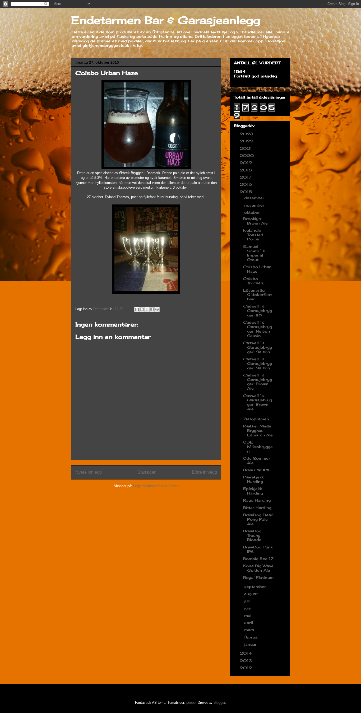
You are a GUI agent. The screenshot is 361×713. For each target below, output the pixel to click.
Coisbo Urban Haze (257, 268)
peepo (191, 703)
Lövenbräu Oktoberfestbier (257, 294)
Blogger (219, 703)
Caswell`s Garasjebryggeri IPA (257, 310)
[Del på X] (147, 309)
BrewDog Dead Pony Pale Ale (258, 519)
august (251, 593)
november (255, 205)
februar (252, 637)
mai (248, 615)
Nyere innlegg (88, 472)
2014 (246, 653)
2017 (246, 177)
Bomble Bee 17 (258, 558)
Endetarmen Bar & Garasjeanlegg (165, 20)
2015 (246, 191)
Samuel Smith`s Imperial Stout (254, 253)
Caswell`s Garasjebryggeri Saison (257, 347)
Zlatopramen (256, 419)
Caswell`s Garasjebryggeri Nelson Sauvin (257, 329)
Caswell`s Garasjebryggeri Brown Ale (257, 381)
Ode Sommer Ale (256, 460)
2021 (246, 148)
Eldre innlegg (204, 472)
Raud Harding (257, 500)
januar (251, 644)
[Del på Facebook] (152, 309)
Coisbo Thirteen (253, 280)
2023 (247, 134)
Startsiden (146, 472)
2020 (247, 155)
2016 (246, 184)
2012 (246, 667)
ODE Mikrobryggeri (258, 446)
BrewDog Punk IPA (258, 549)
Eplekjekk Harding (253, 490)
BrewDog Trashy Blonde (252, 535)
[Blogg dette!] (142, 309)
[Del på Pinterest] (157, 309)
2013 (246, 660)
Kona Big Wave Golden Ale (258, 567)
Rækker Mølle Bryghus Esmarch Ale (258, 430)
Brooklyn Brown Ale (255, 220)
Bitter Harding (257, 507)
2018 (246, 170)
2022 (247, 141)
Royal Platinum (258, 577)
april (249, 622)
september (255, 586)
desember (255, 197)
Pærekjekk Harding (253, 479)
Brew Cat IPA (256, 470)
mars (250, 629)
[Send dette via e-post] (137, 309)
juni (248, 608)
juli (247, 601)
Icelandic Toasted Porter (253, 234)
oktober (252, 212)
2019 (246, 162)
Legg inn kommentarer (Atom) (156, 486)
